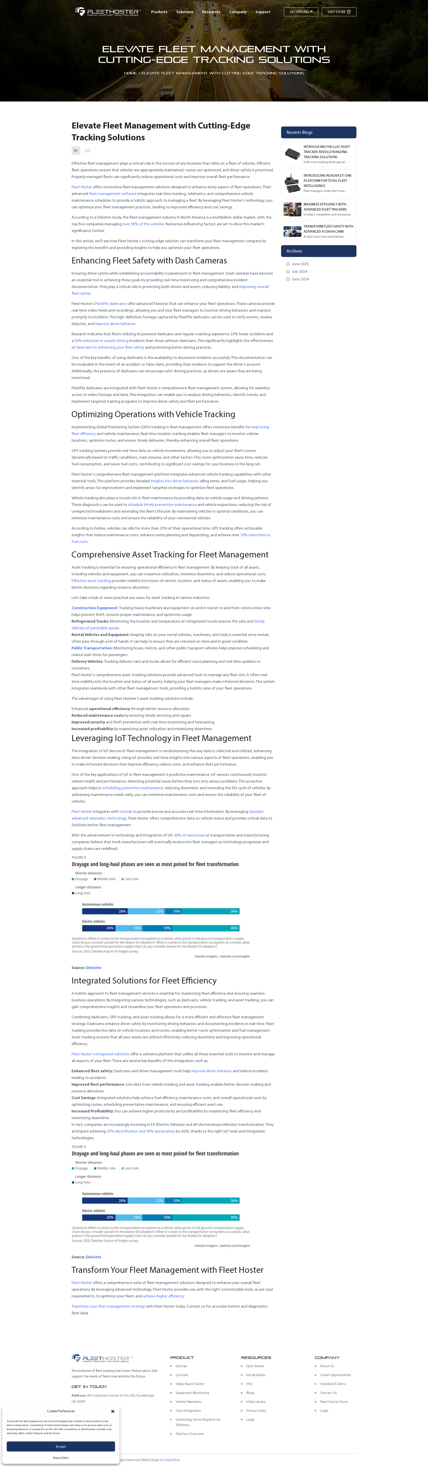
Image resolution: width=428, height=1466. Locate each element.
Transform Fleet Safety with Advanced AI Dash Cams (328, 229)
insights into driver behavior (174, 480)
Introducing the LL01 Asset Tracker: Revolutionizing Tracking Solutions (327, 152)
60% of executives (189, 835)
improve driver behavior (115, 323)
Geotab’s (256, 811)
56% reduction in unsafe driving (101, 340)
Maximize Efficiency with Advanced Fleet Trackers (325, 206)
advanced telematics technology (99, 818)
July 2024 (299, 271)
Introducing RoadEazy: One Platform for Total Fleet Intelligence (328, 180)
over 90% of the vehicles (143, 224)
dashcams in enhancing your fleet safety (110, 347)
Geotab (125, 811)
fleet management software (113, 193)
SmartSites (172, 1460)
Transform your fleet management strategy (108, 1306)
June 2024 (300, 279)
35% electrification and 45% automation (141, 1131)
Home (130, 73)
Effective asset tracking (91, 580)
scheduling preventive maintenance (132, 787)
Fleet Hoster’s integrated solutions (101, 1054)
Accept (61, 1447)
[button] (113, 1411)
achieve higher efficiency (163, 1296)
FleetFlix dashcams (110, 303)
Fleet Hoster (82, 186)
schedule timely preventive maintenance (162, 504)
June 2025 (300, 263)
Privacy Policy (61, 1457)
